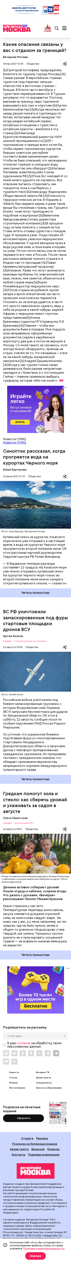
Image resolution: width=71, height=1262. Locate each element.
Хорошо (35, 1256)
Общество (32, 63)
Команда (53, 1149)
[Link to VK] (14, 1053)
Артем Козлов (13, 636)
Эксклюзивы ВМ (24, 823)
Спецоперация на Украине (30, 641)
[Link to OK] (23, 1053)
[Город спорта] (47, 28)
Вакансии (38, 1149)
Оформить (23, 1118)
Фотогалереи (17, 1088)
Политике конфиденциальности (44, 1248)
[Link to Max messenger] (6, 1053)
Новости (14, 1072)
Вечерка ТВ (42, 1072)
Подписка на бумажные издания (34, 1144)
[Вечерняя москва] (36, 1171)
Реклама (42, 1138)
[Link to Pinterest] (14, 1062)
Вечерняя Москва (15, 57)
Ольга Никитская (15, 818)
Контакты (18, 1154)
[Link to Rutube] (6, 1062)
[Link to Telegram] (48, 1053)
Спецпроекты (44, 1083)
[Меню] (64, 28)
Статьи (13, 1078)
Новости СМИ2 (14, 443)
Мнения (13, 1083)
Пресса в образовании (49, 1088)
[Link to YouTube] (39, 1053)
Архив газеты (43, 1078)
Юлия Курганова (15, 469)
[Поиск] (56, 28)
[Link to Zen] (31, 1053)
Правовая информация (43, 1154)
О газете (27, 1138)
